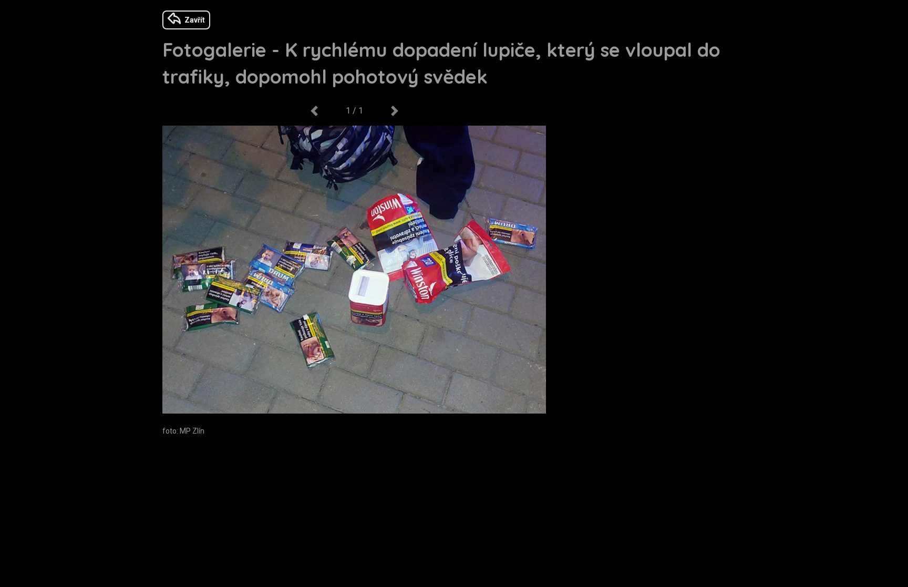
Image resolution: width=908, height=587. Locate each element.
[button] (314, 110)
